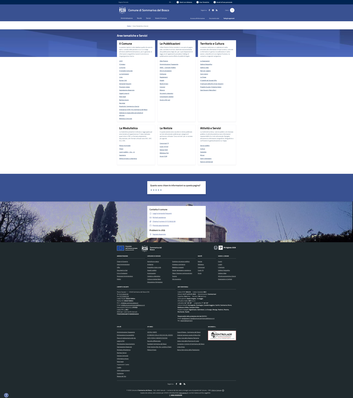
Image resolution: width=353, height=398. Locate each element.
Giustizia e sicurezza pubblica (181, 261)
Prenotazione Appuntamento (126, 344)
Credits (119, 367)
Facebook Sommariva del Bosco (156, 344)
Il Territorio (221, 267)
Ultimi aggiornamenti (123, 370)
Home (129, 26)
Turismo (174, 276)
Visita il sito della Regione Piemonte (188, 338)
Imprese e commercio (178, 264)
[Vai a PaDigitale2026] (225, 247)
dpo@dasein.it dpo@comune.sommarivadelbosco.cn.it (198, 318)
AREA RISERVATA (176, 395)
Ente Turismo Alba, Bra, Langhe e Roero (159, 347)
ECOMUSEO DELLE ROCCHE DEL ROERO (160, 335)
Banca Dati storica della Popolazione (188, 350)
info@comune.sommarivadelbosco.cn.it (133, 305)
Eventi (220, 261)
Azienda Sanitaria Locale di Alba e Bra (188, 335)
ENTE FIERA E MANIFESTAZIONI (157, 338)
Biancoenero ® (183, 393)
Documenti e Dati (122, 270)
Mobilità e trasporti (178, 267)
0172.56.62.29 (124, 296)
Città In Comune (216, 390)
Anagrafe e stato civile (154, 267)
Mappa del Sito (121, 376)
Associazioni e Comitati (225, 279)
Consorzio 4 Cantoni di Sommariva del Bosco (190, 344)
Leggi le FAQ (121, 341)
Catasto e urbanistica (153, 276)
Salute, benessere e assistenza (181, 270)
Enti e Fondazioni (122, 273)
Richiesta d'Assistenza (123, 350)
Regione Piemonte (123, 2)
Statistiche (120, 373)
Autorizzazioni (151, 273)
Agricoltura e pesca (153, 261)
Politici (119, 279)
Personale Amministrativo (125, 276)
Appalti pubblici (151, 270)
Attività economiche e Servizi (227, 276)
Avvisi (199, 273)
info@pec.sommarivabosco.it (129, 303)
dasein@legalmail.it (186, 321)
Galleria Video (222, 273)
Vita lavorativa (176, 279)
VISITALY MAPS (152, 332)
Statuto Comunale (122, 356)
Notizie (200, 261)
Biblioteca (201, 264)
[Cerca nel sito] (232, 10)
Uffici (118, 267)
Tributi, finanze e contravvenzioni (182, 273)
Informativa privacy (123, 359)
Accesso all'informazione (197, 18)
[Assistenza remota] (223, 390)
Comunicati (201, 267)
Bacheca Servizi (121, 353)
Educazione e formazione (154, 282)
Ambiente (150, 264)
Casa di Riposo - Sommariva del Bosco (188, 332)
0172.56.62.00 (123, 294)
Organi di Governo (122, 261)
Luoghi (220, 264)
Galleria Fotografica (224, 270)
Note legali (120, 361)
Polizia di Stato (151, 350)
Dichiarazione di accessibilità (125, 335)
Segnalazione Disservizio (124, 347)
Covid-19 (200, 270)
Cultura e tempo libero (154, 279)
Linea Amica (181, 347)
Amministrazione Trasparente (126, 332)
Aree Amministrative (123, 264)
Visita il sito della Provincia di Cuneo (188, 341)
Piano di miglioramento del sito (126, 338)
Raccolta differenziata (154, 341)
